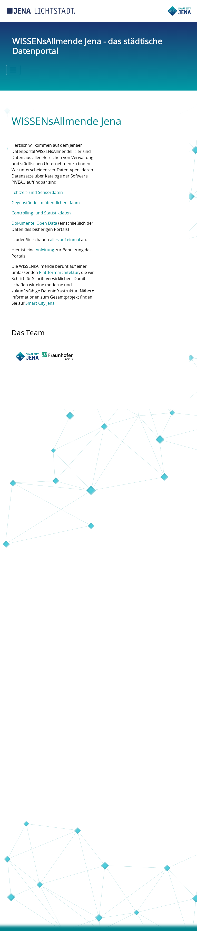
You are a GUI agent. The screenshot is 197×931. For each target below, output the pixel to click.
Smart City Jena (40, 303)
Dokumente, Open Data (34, 223)
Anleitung (45, 250)
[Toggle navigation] (13, 70)
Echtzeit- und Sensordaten (37, 193)
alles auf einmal (65, 240)
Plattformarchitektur (59, 273)
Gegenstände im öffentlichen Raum (46, 203)
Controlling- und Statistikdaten (41, 213)
